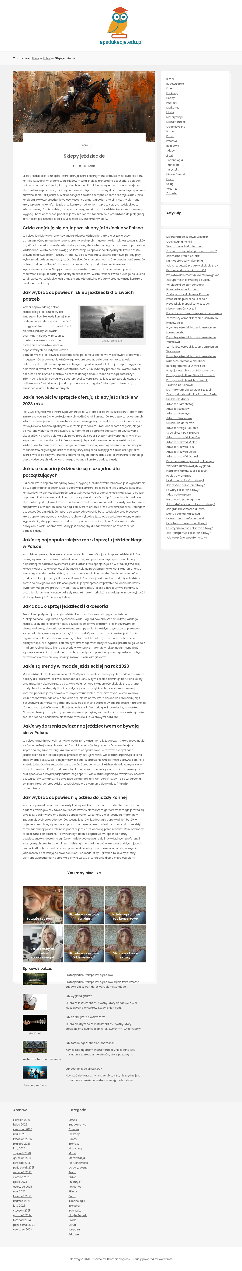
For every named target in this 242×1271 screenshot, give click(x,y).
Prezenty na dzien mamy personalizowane (194, 313)
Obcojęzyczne (175, 127)
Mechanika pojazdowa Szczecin (187, 237)
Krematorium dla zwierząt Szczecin (189, 390)
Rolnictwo (172, 146)
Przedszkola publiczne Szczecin (186, 299)
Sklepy (170, 150)
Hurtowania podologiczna (183, 499)
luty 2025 (19, 1206)
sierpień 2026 (22, 1120)
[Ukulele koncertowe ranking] (84, 905)
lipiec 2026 (20, 1124)
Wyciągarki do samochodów (185, 285)
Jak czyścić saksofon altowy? (185, 485)
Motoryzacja (174, 117)
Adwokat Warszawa (179, 418)
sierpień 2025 (21, 1177)
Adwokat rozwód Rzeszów (183, 437)
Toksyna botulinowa (179, 385)
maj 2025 (19, 1191)
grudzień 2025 (22, 1158)
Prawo (170, 136)
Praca (170, 131)
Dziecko (171, 88)
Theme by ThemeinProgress (111, 1259)
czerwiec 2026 (22, 1129)
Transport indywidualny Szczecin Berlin (191, 394)
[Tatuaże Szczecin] (43, 905)
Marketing (172, 107)
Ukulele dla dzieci (177, 399)
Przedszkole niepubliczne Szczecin (188, 304)
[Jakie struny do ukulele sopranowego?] (43, 943)
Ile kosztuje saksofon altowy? (185, 518)
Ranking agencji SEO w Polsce (185, 366)
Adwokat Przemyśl (178, 413)
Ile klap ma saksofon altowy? (185, 480)
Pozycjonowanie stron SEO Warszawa (190, 370)
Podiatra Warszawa (179, 476)
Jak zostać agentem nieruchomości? (90, 1043)
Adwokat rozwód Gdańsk (182, 456)
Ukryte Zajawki (175, 174)
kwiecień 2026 (22, 1139)
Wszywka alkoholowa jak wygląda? (188, 466)
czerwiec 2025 (22, 1187)
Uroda (170, 179)
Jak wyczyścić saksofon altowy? (187, 537)
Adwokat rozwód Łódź (180, 447)
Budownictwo (175, 84)
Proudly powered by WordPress (152, 1259)
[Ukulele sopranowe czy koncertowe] (125, 905)
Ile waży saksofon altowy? (183, 490)
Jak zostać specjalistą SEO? (84, 1069)
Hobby (46, 58)
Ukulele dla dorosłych (180, 423)
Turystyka (172, 169)
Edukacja (172, 93)
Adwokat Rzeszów (177, 409)
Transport (172, 165)
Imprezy (171, 103)
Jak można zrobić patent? (183, 256)
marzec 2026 (22, 1144)
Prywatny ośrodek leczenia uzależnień (191, 356)
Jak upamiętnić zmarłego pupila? (188, 280)
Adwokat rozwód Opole (181, 452)
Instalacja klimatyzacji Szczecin (187, 471)
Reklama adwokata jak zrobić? (186, 270)
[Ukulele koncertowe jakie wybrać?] (84, 943)
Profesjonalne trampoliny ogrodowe (89, 975)
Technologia (174, 160)
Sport (169, 155)
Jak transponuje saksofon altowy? (188, 533)
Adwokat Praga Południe (182, 428)
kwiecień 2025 (22, 1196)
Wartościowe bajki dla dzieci (184, 246)
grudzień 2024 (22, 1215)
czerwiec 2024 (22, 1229)
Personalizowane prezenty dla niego (190, 461)
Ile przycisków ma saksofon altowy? (189, 528)
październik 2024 (24, 1225)
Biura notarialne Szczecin (182, 289)
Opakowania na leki (179, 242)
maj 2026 (19, 1134)
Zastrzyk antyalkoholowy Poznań (187, 294)
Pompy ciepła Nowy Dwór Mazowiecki (190, 375)
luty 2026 (19, 1148)
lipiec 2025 (20, 1182)
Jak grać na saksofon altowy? (185, 509)
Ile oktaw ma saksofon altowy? (186, 523)
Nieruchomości (176, 122)
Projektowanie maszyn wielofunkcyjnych (193, 275)
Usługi (170, 184)
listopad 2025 (22, 1163)
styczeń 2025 (22, 1210)
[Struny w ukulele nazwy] (125, 943)
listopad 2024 (22, 1220)
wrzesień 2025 (22, 1172)
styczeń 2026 (22, 1153)
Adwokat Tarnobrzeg (180, 404)
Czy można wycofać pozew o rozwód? (191, 251)
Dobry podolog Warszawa (183, 514)
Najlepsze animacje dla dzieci (185, 361)
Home (35, 58)
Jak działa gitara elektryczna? (85, 1017)
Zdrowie (171, 193)
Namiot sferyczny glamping (184, 261)
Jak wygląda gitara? (79, 996)
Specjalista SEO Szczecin (182, 433)
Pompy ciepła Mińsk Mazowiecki (187, 380)
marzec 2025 (21, 1201)
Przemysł (172, 141)
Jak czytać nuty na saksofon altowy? (190, 504)
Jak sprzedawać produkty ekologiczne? (192, 265)
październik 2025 (24, 1167)
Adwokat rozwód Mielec (181, 442)
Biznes (170, 79)
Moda (170, 112)
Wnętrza (172, 189)
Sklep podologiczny (179, 494)
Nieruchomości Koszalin (181, 308)
